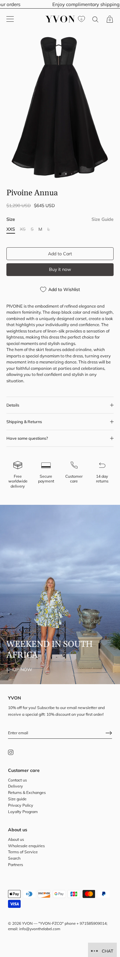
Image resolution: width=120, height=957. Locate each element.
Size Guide (103, 219)
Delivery (15, 786)
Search (14, 858)
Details (12, 404)
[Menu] (10, 19)
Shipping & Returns (24, 421)
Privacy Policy (20, 805)
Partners (15, 864)
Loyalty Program (23, 811)
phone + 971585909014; (86, 923)
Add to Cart (60, 254)
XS (23, 229)
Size (60, 219)
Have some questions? (27, 438)
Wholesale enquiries (26, 845)
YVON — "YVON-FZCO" (43, 923)
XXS (10, 229)
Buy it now (60, 269)
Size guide (17, 798)
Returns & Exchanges (27, 792)
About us (16, 839)
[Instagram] (10, 751)
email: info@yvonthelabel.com (34, 928)
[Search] (95, 20)
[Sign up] (109, 733)
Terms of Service (23, 851)
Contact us (17, 780)
